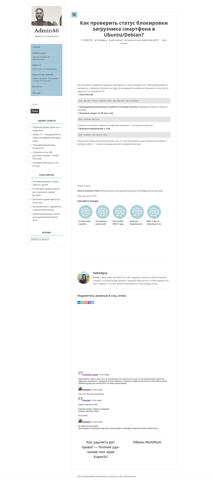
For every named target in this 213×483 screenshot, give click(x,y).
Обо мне (36, 93)
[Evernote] (82, 302)
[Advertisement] (123, 65)
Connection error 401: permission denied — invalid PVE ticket (45, 155)
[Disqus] (123, 335)
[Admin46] (46, 15)
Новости (44, 67)
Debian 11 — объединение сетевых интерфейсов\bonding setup (47, 137)
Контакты (37, 86)
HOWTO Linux (41, 56)
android (118, 40)
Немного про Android (45, 77)
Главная (36, 47)
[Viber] (89, 302)
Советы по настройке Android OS (143, 40)
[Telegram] (92, 302)
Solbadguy (102, 40)
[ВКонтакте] (78, 302)
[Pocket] (85, 302)
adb (112, 40)
